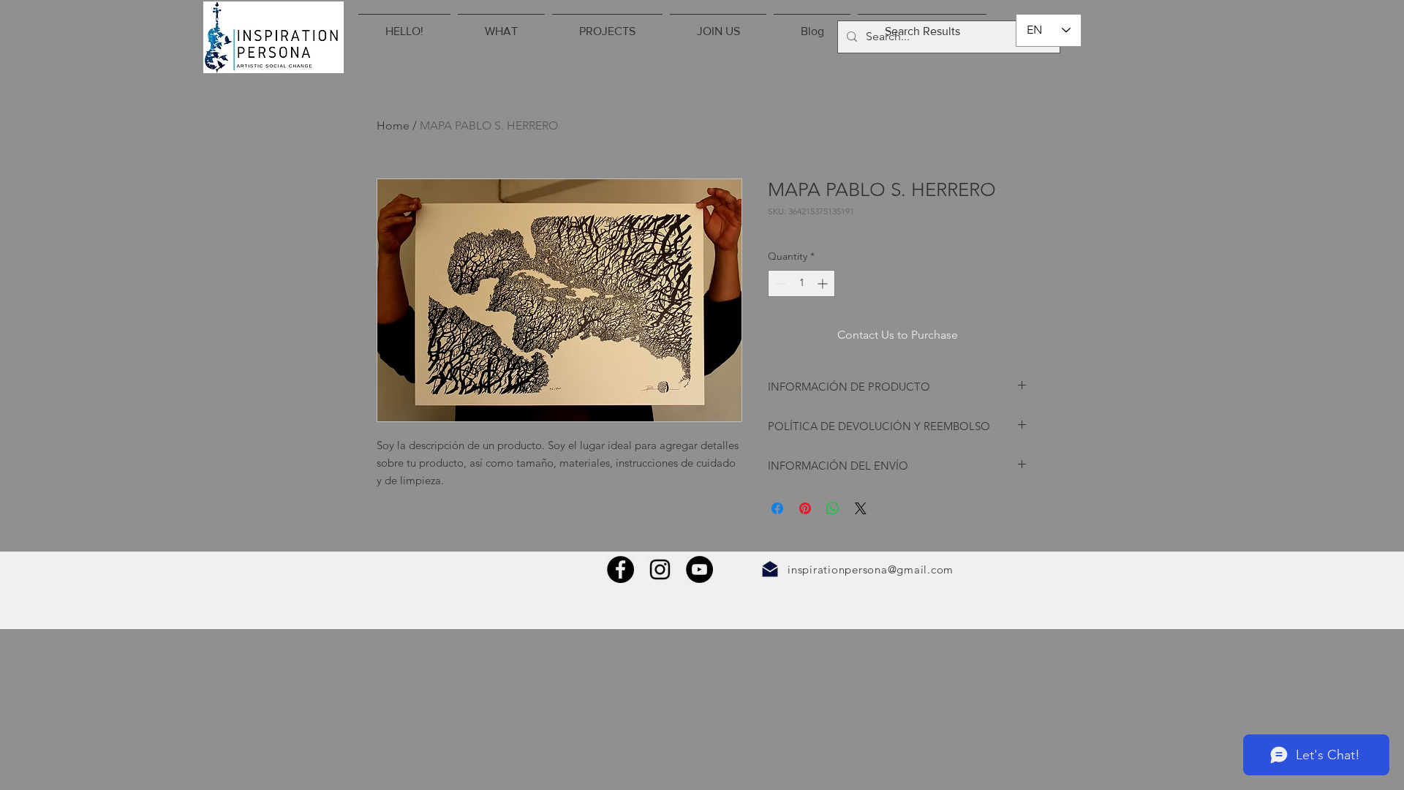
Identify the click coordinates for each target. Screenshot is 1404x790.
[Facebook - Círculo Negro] (620, 569)
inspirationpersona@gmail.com (871, 569)
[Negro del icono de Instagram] (659, 569)
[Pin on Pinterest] (805, 508)
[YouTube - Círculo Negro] (699, 569)
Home (393, 125)
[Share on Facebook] (777, 508)
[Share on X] (860, 508)
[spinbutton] (801, 283)
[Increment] (824, 283)
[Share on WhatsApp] (833, 508)
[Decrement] (779, 283)
